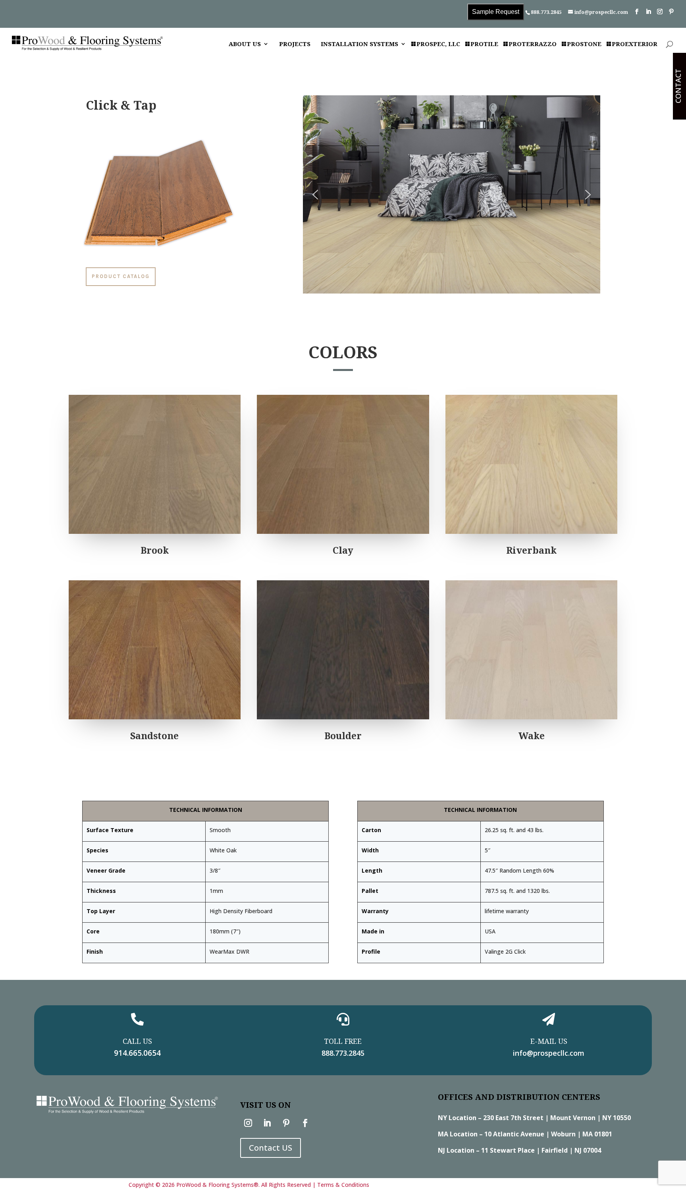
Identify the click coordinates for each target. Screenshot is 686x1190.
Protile (484, 44)
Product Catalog (121, 276)
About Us (245, 44)
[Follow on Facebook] (305, 1123)
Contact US (270, 1147)
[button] (315, 194)
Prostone (584, 44)
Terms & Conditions (343, 1184)
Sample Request (495, 11)
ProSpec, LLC (438, 44)
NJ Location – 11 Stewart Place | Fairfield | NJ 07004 (519, 1150)
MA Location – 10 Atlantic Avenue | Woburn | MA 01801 (525, 1134)
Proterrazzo (533, 44)
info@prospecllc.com (548, 1053)
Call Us (137, 1041)
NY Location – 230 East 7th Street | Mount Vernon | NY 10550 (534, 1117)
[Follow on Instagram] (248, 1123)
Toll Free (343, 1041)
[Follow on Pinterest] (286, 1123)
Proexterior (634, 44)
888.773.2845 (546, 12)
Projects (294, 44)
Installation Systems (359, 44)
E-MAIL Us (548, 1041)
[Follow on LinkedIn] (267, 1123)
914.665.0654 (137, 1053)
